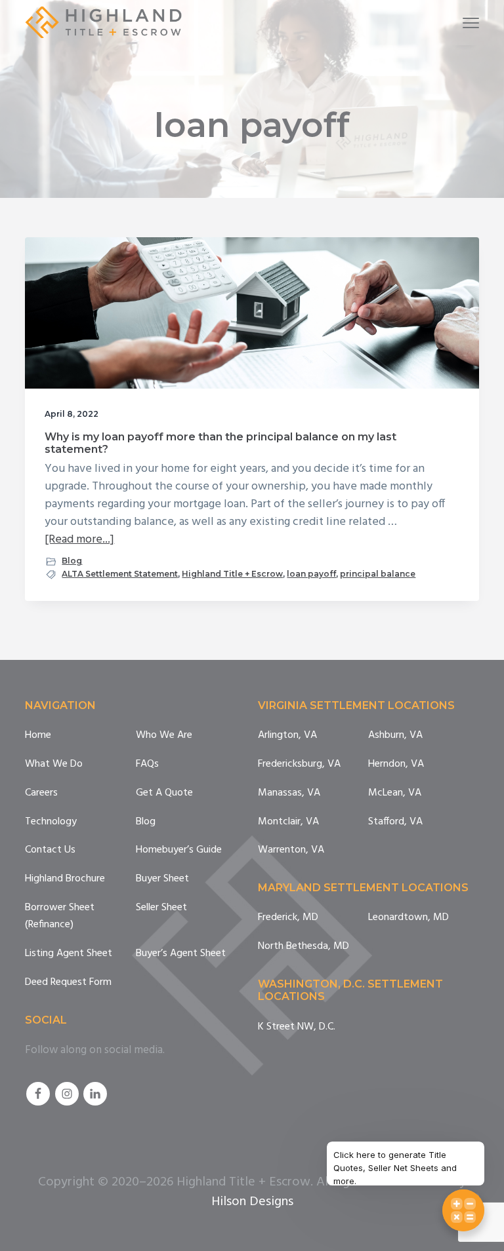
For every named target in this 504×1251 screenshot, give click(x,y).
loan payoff (311, 574)
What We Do (54, 764)
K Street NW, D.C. (296, 1027)
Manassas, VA (289, 793)
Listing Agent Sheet (68, 954)
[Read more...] (79, 540)
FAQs (147, 764)
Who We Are (164, 735)
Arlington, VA (287, 735)
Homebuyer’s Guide (179, 850)
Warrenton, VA (291, 850)
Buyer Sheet (162, 879)
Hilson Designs (252, 1201)
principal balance (377, 574)
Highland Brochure (65, 879)
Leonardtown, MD (408, 918)
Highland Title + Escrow (232, 574)
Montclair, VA (288, 822)
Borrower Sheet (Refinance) (59, 916)
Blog (72, 561)
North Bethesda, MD (303, 946)
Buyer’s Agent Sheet (181, 954)
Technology (51, 822)
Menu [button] (455, 22)
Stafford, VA (395, 822)
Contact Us (50, 850)
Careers (41, 793)
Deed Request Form (68, 982)
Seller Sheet (161, 908)
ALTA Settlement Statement (120, 574)
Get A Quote (164, 793)
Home (38, 735)
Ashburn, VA (395, 735)
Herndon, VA (396, 764)
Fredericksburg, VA (299, 764)
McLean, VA (394, 793)
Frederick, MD (288, 918)
